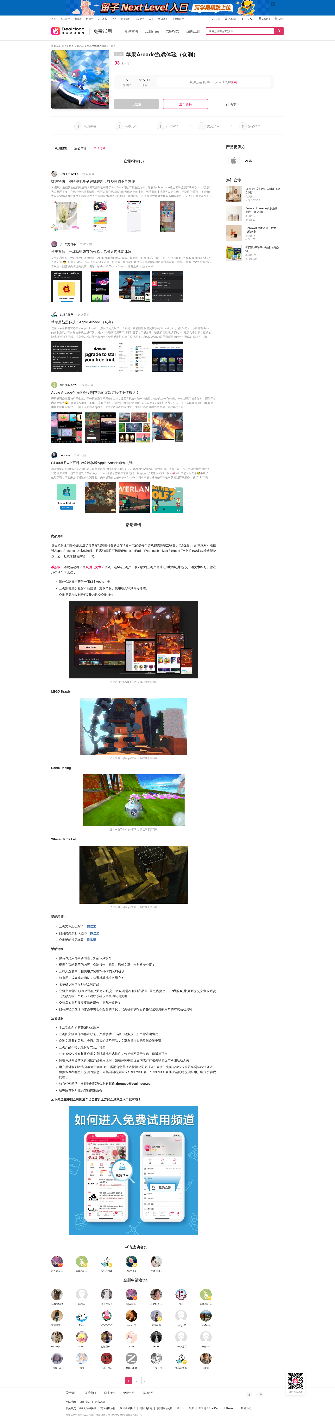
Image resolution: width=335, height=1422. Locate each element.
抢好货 (77, 18)
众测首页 (131, 31)
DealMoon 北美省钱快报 (68, 30)
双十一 (181, 1408)
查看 (234, 82)
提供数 (127, 85)
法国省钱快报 (127, 1408)
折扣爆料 (125, 18)
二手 (151, 18)
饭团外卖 (163, 18)
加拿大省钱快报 (87, 1408)
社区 (114, 18)
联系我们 (232, 18)
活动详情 (80, 148)
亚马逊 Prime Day (209, 1408)
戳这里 (91, 926)
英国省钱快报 (108, 1408)
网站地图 (71, 1401)
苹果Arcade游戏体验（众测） (102, 45)
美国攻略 (102, 18)
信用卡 (89, 18)
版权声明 (147, 1392)
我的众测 (193, 31)
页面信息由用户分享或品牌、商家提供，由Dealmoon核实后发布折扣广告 (104, 1414)
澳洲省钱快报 (164, 1408)
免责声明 (128, 1392)
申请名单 (99, 148)
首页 (53, 18)
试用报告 (172, 31)
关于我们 (71, 1392)
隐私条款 (100, 1401)
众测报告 (61, 148)
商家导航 (139, 18)
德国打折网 (146, 1408)
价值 (144, 85)
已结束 (136, 104)
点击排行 (65, 18)
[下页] (144, 1380)
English (266, 18)
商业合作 (109, 1392)
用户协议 (85, 1401)
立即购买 (185, 104)
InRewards (230, 1408)
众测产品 (152, 31)
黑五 (191, 1408)
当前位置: (56, 45)
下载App (249, 19)
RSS (260, 1394)
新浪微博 (249, 1394)
